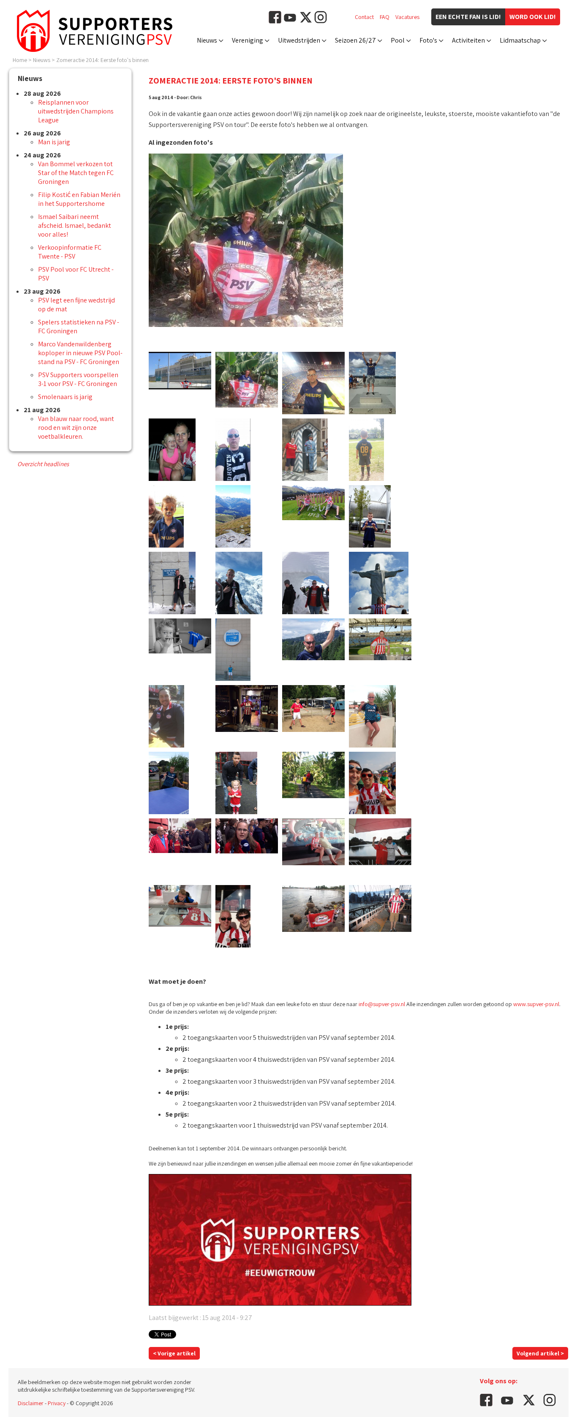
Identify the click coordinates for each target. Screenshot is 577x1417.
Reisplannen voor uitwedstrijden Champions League (76, 111)
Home (20, 60)
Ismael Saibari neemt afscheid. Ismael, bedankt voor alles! (74, 225)
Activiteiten (468, 40)
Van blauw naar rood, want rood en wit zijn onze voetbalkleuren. (76, 427)
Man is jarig (54, 142)
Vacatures (407, 17)
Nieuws (207, 40)
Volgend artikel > (540, 1353)
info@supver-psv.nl (382, 1004)
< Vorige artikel (174, 1353)
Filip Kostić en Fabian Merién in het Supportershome (79, 199)
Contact (364, 17)
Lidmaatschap (520, 40)
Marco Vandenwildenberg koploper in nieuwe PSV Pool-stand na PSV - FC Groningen (80, 353)
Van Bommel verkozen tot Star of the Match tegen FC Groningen (76, 172)
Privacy (56, 1403)
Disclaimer (31, 1403)
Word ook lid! (532, 16)
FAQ (384, 17)
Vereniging (247, 40)
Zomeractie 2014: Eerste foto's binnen (102, 60)
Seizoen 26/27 (355, 40)
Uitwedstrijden (299, 40)
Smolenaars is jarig (65, 396)
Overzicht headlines (43, 464)
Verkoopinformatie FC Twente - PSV (69, 252)
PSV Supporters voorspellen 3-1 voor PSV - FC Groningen (78, 379)
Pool (398, 40)
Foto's (428, 40)
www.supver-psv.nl (536, 1004)
